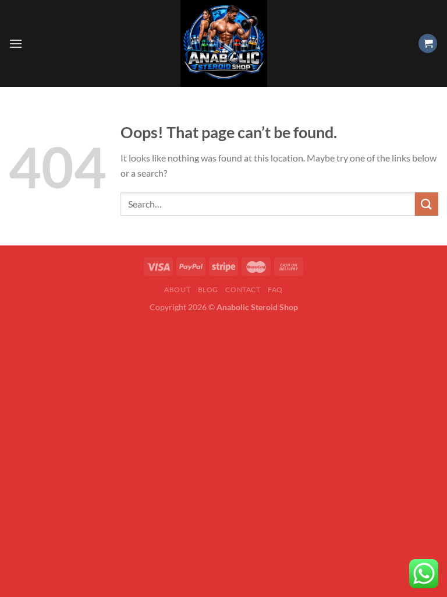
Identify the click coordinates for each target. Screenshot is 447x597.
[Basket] (427, 43)
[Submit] (426, 203)
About (177, 289)
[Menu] (16, 43)
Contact (242, 289)
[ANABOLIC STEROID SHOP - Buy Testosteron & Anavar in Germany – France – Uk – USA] (223, 43)
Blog (208, 289)
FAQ (275, 289)
